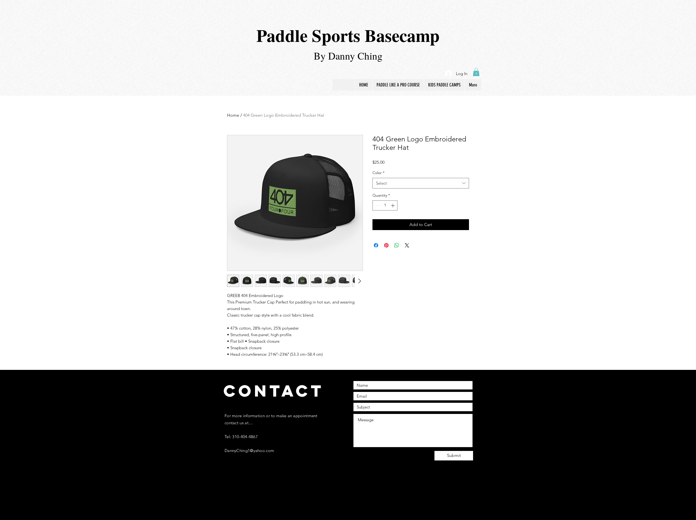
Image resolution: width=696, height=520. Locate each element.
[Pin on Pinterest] (386, 245)
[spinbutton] (385, 205)
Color (378, 172)
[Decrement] (376, 205)
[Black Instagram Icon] (238, 493)
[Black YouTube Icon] (260, 493)
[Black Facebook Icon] (226, 493)
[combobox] (420, 183)
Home (233, 115)
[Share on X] (407, 245)
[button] (476, 72)
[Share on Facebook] (376, 245)
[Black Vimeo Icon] (249, 493)
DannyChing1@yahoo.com (249, 450)
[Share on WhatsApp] (396, 245)
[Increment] (393, 205)
